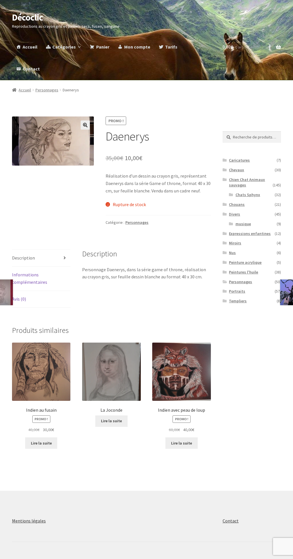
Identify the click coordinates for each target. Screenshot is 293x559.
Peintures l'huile (243, 272)
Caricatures (239, 160)
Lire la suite (41, 443)
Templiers (238, 300)
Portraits (237, 291)
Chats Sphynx (247, 194)
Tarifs (171, 47)
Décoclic (27, 17)
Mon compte (137, 47)
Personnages (46, 90)
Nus (232, 252)
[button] (85, 125)
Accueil (30, 47)
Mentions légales (29, 521)
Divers (234, 214)
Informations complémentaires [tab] (29, 278)
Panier (102, 47)
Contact (31, 69)
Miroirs (235, 243)
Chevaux (236, 169)
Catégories (64, 47)
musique (243, 223)
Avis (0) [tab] (19, 299)
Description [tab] (23, 258)
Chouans (237, 204)
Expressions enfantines (250, 233)
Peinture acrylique (245, 262)
